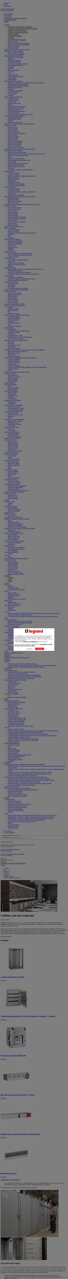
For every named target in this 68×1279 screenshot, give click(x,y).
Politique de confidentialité (30, 641)
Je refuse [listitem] (29, 649)
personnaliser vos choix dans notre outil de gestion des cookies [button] (33, 645)
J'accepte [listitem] (39, 649)
